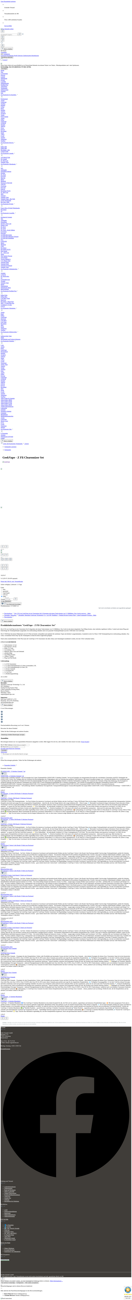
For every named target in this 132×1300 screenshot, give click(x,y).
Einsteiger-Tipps (9, 1231)
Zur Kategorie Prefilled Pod (9, 291)
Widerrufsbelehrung (10, 1214)
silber (4, 596)
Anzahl (3, 599)
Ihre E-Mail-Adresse (7, 745)
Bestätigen (4, 68)
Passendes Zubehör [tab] (10, 765)
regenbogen (6, 593)
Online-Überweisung (10, 1193)
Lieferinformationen (10, 1187)
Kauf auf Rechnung (10, 1190)
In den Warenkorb (6, 601)
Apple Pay (7, 1196)
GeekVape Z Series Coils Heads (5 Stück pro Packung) (16, 850)
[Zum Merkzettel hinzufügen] (4, 773)
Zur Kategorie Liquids (7, 153)
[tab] (47, 613)
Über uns (7, 1230)
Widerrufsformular (9, 1216)
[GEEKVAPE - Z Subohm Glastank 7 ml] (13, 771)
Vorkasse (6, 1199)
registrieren (7, 54)
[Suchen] (19, 34)
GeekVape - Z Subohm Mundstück (11, 1001)
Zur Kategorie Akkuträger (8, 308)
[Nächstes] (6, 546)
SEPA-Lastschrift (9, 1191)
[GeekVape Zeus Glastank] (9, 948)
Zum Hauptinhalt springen (8, 1)
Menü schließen (8, 49)
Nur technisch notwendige (8, 1282)
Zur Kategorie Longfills (8, 213)
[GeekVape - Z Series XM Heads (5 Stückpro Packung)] (17, 793)
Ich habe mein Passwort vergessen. (10, 748)
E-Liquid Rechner (9, 1250)
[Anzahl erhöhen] (15, 598)
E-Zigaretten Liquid (10, 1239)
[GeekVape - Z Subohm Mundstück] (11, 996)
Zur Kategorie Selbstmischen (9, 269)
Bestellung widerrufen (7, 57)
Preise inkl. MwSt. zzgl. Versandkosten (12, 581)
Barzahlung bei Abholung (11, 1201)
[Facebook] (66, 1179)
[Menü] (2, 31)
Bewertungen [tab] (8, 617)
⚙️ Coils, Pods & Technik (11, 1228)
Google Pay (7, 1198)
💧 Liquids (7, 1226)
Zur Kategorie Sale (6, 429)
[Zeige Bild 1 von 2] (1, 549)
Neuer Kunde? (85, 741)
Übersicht (4, 55)
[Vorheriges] (2, 546)
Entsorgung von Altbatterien (12, 1251)
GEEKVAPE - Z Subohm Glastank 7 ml (12, 776)
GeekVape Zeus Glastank (8, 953)
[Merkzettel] (2, 43)
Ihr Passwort (4, 747)
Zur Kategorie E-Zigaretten (9, 95)
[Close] (1, 557)
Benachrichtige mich (6, 818)
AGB (5, 1210)
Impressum (7, 1213)
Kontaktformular (5, 1049)
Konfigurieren (20, 1282)
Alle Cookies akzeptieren (31, 1282)
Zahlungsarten (27, 55)
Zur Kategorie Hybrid (7, 204)
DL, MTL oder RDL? (10, 1233)
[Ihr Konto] (2, 45)
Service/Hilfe (8, 26)
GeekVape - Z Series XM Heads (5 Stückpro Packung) (16, 798)
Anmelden (4, 52)
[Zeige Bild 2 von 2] (3, 549)
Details (3, 792)
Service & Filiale (5, 1243)
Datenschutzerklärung (10, 1211)
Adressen (20, 55)
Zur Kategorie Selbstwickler (9, 332)
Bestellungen (35, 55)
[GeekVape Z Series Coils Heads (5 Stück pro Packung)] (17, 845)
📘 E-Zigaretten (9, 1225)
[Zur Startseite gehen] (7, 29)
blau (4, 589)
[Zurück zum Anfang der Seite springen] (2, 1278)
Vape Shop (7, 1236)
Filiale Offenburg (9, 1248)
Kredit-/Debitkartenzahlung (12, 1195)
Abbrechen (4, 752)
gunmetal (5, 591)
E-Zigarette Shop (9, 1235)
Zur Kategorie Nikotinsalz (8, 164)
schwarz (5, 595)
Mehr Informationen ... (56, 1281)
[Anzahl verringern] (7, 598)
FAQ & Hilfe (4, 1219)
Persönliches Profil (12, 55)
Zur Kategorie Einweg (7, 142)
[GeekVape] (66, 462)
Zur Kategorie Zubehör (7, 341)
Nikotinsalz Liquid (9, 1238)
